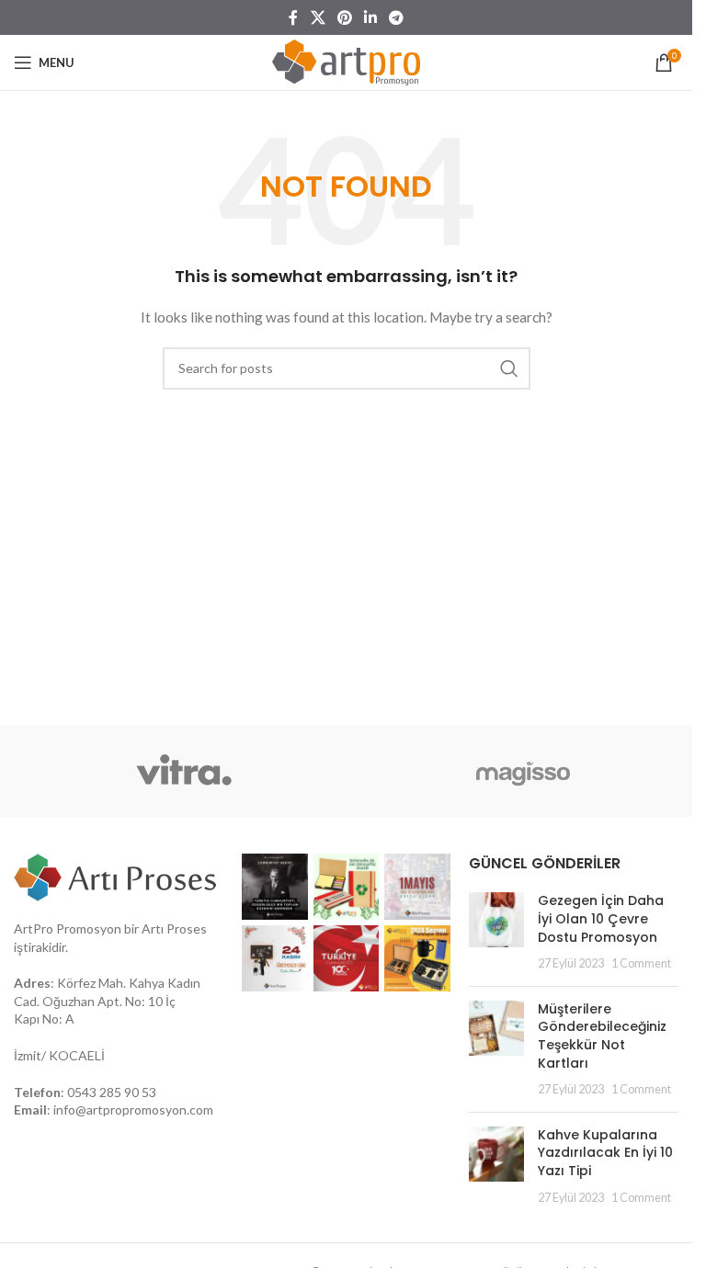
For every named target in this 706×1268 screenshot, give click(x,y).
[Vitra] (183, 771)
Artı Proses (174, 928)
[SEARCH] (509, 368)
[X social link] (317, 17)
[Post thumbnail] (496, 931)
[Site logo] (345, 61)
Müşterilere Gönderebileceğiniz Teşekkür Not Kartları (602, 1036)
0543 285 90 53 (111, 1092)
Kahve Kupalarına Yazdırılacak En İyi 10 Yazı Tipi (605, 1153)
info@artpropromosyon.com (133, 1109)
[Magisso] (522, 771)
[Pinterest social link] (344, 17)
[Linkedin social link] (371, 17)
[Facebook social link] (293, 17)
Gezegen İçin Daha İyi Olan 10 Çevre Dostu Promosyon (601, 918)
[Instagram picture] (275, 887)
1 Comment (641, 963)
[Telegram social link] (396, 17)
